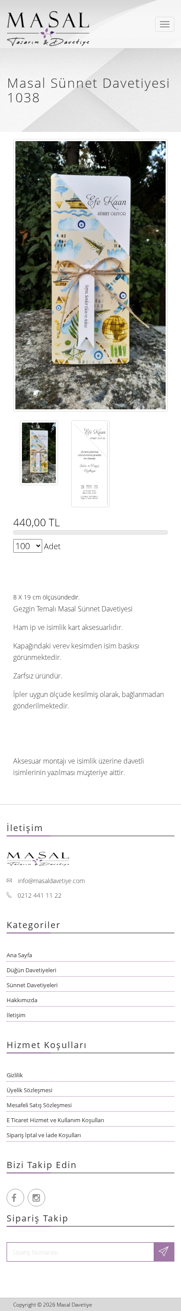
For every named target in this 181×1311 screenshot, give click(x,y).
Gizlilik (15, 1075)
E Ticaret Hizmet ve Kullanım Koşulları (55, 1120)
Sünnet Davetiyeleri (32, 985)
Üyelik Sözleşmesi (29, 1090)
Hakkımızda (22, 1000)
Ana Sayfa (19, 955)
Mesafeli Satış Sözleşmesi (39, 1105)
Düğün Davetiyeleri (31, 970)
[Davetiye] (50, 24)
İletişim (16, 1015)
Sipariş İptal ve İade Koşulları (44, 1135)
